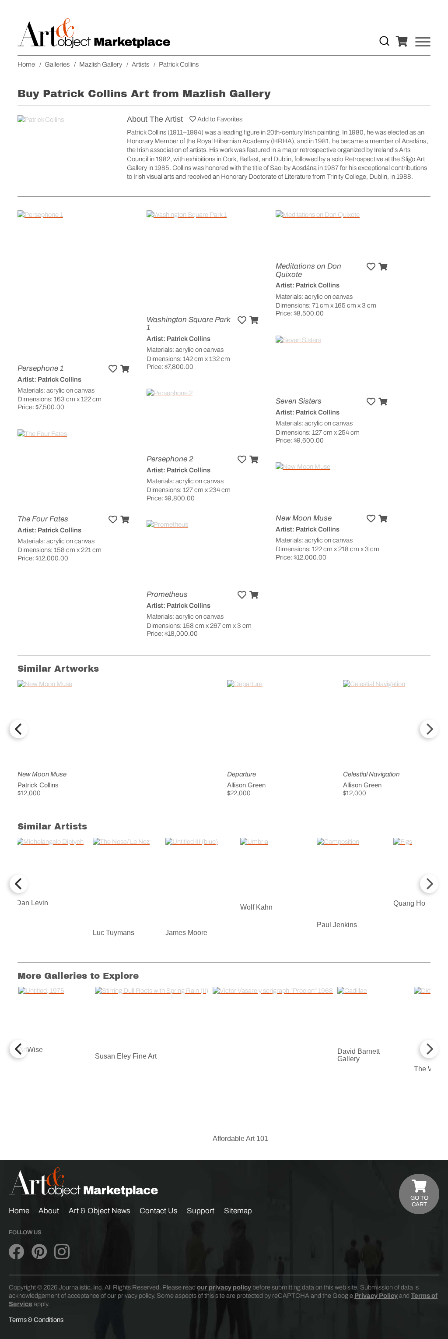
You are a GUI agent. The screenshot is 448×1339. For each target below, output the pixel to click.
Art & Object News (99, 1211)
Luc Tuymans (113, 932)
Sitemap (238, 1211)
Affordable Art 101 (240, 1138)
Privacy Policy (376, 1295)
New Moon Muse (304, 518)
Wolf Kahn (256, 907)
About (48, 1211)
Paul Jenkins (337, 924)
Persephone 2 (170, 459)
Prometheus (167, 594)
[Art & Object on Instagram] (62, 1252)
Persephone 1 (41, 368)
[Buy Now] (124, 369)
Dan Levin (32, 903)
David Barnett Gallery (358, 1055)
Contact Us (159, 1211)
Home (19, 1211)
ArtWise (30, 1049)
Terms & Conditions (36, 1319)
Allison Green (246, 785)
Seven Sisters (299, 401)
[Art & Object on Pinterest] (39, 1252)
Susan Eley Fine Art (126, 1056)
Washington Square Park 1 (188, 323)
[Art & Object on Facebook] (16, 1252)
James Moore (186, 932)
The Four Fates (43, 519)
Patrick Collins (38, 785)
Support (200, 1211)
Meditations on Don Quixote (308, 270)
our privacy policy (224, 1287)
